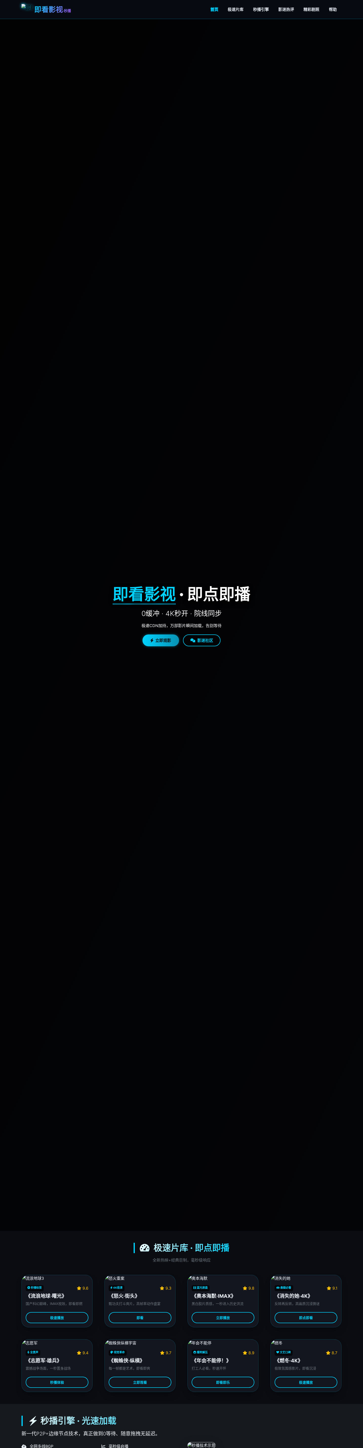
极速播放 (57, 1318)
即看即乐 (223, 1382)
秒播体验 (57, 1382)
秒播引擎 (261, 9)
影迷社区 (205, 640)
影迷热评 (286, 9)
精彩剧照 (311, 9)
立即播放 (223, 1318)
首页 (214, 9)
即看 (140, 1318)
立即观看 (140, 1382)
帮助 (333, 9)
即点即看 (306, 1318)
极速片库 (235, 9)
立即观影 (163, 640)
